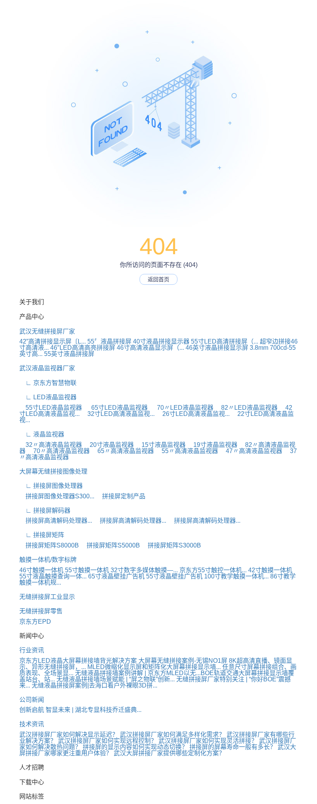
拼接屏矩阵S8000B (49, 545)
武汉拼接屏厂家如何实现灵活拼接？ (207, 740)
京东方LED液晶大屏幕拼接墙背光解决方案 (78, 660)
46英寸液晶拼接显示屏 (217, 347)
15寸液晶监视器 (160, 444)
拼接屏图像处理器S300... (56, 496)
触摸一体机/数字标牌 (48, 559)
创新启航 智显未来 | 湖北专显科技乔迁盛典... (80, 709)
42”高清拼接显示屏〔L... (52, 341)
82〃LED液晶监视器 (246, 407)
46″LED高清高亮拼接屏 (82, 347)
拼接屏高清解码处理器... (55, 520)
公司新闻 (31, 699)
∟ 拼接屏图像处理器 (51, 485)
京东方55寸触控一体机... (213, 570)
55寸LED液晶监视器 (51, 407)
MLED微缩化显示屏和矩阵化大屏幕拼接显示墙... (154, 667)
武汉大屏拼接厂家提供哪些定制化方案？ (169, 753)
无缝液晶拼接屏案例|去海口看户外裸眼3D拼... (94, 685)
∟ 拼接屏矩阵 (41, 535)
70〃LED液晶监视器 (182, 407)
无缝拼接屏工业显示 (47, 597)
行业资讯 (31, 650)
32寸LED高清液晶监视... (118, 414)
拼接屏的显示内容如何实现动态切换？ (136, 747)
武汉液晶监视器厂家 (47, 368)
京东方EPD (35, 621)
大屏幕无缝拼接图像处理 (53, 471)
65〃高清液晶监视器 (122, 451)
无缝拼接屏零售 (41, 611)
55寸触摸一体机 (87, 570)
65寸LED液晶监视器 (117, 407)
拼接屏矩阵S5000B (110, 545)
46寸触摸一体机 (41, 570)
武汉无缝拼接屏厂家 (47, 331)
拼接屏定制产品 (120, 496)
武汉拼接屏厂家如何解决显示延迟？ (68, 734)
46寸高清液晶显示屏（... (150, 347)
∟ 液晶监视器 (41, 434)
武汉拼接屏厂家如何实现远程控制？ (107, 740)
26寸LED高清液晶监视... (193, 414)
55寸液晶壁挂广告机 (174, 576)
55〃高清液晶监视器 (186, 451)
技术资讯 (31, 724)
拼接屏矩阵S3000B (171, 545)
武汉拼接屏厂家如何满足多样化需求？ (172, 734)
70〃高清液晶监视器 (58, 451)
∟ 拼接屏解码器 (44, 510)
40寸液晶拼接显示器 (161, 341)
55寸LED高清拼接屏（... (224, 341)
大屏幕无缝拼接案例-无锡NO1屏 (182, 660)
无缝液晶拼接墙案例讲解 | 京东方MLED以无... (138, 673)
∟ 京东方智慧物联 (48, 383)
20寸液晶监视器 (109, 444)
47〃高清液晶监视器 (251, 451)
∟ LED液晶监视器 (48, 397)
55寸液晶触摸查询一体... (53, 576)
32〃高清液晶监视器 (50, 444)
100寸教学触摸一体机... (236, 576)
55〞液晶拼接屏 (109, 341)
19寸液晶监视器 (212, 444)
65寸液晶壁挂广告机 (116, 576)
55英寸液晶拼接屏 (69, 354)
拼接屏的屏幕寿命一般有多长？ (233, 747)
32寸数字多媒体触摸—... (144, 570)
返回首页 (158, 279)
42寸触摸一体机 (270, 570)
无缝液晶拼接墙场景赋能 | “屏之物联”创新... (115, 679)
